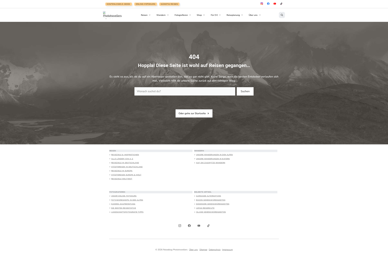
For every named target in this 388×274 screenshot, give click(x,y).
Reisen (144, 15)
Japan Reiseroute (205, 208)
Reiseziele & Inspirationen (125, 155)
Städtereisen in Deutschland (127, 167)
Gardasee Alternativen (208, 196)
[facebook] (268, 3)
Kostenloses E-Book (118, 4)
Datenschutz (215, 249)
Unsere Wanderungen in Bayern (213, 159)
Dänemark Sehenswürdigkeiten (212, 204)
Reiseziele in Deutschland (125, 163)
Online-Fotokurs (145, 4)
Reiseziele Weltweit (121, 179)
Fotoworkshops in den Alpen (127, 200)
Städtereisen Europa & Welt (126, 175)
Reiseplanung (233, 15)
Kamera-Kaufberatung (123, 204)
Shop (199, 15)
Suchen (245, 91)
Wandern (161, 15)
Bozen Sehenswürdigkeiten (210, 200)
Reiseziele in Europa (121, 171)
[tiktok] (281, 3)
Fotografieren (181, 15)
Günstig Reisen (169, 4)
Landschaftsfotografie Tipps (127, 212)
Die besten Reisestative (123, 208)
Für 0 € (214, 15)
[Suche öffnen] (282, 15)
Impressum (227, 249)
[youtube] (274, 3)
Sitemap (203, 249)
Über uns (253, 15)
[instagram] (261, 3)
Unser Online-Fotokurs (124, 196)
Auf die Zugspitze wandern (210, 163)
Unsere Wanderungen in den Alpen (214, 155)
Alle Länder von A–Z (122, 159)
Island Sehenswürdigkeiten (211, 212)
